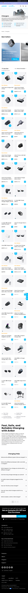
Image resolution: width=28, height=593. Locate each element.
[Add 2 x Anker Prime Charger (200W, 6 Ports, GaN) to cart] (25, 249)
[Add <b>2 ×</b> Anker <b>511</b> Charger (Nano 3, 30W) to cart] (12, 407)
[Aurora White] (16, 218)
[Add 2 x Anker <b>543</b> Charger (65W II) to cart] (25, 204)
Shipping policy (4, 586)
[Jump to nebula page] (12, 580)
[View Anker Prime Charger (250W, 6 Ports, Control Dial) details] (25, 73)
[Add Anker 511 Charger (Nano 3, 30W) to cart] (25, 227)
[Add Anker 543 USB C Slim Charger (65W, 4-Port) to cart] (12, 362)
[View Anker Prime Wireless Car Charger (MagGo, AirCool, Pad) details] (12, 185)
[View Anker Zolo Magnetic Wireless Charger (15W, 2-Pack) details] (25, 388)
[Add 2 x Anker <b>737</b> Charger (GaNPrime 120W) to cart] (12, 227)
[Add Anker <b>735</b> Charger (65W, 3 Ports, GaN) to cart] (12, 317)
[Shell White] (16, 398)
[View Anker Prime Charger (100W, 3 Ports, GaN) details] (12, 140)
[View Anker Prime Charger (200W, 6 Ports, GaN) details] (25, 95)
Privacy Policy (22, 519)
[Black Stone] (15, 308)
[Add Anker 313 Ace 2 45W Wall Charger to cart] (25, 159)
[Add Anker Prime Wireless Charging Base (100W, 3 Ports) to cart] (12, 182)
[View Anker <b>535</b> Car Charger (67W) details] (25, 343)
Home (3, 31)
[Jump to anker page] (6, 576)
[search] (20, 6)
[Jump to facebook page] (2, 567)
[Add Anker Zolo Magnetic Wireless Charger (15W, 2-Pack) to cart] (25, 407)
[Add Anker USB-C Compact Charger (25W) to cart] (25, 340)
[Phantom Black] (15, 218)
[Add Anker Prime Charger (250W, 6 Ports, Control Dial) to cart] (25, 92)
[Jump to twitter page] (5, 567)
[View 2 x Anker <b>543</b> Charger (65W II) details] (25, 185)
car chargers (6, 437)
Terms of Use (13, 519)
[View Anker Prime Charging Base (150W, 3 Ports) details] (25, 276)
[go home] (8, 6)
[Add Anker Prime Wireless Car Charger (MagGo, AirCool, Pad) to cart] (12, 204)
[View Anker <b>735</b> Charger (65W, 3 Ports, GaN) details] (12, 298)
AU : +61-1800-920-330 (8, 529)
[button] (8, 83)
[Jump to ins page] (9, 567)
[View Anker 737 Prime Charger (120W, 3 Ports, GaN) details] (12, 118)
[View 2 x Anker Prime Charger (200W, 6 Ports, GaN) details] (25, 230)
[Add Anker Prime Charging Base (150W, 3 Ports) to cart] (25, 294)
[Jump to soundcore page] (12, 578)
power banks (23, 436)
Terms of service (15, 588)
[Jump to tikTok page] (12, 567)
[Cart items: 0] (23, 6)
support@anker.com (8, 527)
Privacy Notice (16, 586)
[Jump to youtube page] (7, 567)
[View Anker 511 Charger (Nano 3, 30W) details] (25, 208)
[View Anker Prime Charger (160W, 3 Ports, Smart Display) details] (12, 95)
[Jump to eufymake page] (5, 582)
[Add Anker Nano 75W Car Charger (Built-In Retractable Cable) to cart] (25, 137)
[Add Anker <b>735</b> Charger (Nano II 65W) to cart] (25, 385)
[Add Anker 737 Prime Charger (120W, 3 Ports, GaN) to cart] (12, 137)
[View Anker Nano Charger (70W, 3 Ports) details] (12, 73)
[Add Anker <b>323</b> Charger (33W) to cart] (12, 248)
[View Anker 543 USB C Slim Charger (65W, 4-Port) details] (12, 343)
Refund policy (10, 586)
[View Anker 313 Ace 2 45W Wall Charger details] (25, 140)
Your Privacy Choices (6, 588)
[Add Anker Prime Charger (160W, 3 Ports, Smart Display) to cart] (12, 114)
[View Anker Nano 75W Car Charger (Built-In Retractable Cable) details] (25, 118)
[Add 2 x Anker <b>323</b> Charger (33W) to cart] (12, 385)
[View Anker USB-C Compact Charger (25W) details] (25, 321)
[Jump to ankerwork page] (19, 580)
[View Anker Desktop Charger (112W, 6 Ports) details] (25, 163)
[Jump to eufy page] (19, 578)
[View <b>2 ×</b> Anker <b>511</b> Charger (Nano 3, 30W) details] (12, 388)
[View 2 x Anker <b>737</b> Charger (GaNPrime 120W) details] (12, 208)
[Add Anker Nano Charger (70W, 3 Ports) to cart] (12, 92)
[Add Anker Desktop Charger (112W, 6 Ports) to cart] (25, 182)
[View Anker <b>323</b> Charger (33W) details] (12, 230)
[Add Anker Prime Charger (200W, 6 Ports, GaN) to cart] (25, 114)
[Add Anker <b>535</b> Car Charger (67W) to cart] (25, 362)
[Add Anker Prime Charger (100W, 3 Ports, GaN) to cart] (12, 159)
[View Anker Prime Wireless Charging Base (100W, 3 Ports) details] (12, 163)
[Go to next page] (18, 502)
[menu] (25, 6)
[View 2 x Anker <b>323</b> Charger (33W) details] (12, 366)
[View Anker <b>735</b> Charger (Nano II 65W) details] (25, 366)
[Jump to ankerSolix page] (5, 580)
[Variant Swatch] (15, 195)
